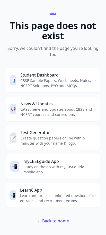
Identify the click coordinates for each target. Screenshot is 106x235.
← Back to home (53, 221)
